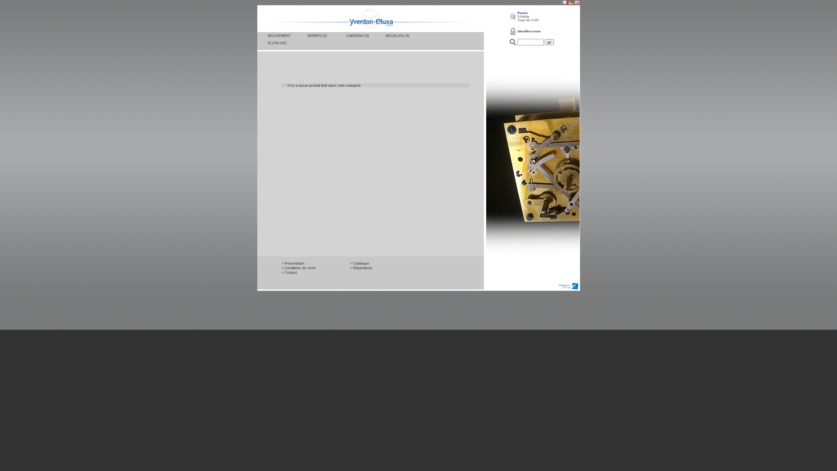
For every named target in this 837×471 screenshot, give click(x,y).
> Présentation (293, 263)
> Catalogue (359, 263)
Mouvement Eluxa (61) (279, 39)
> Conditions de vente (299, 268)
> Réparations (361, 268)
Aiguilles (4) (397, 36)
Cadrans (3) (357, 36)
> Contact (289, 272)
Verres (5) (317, 36)
